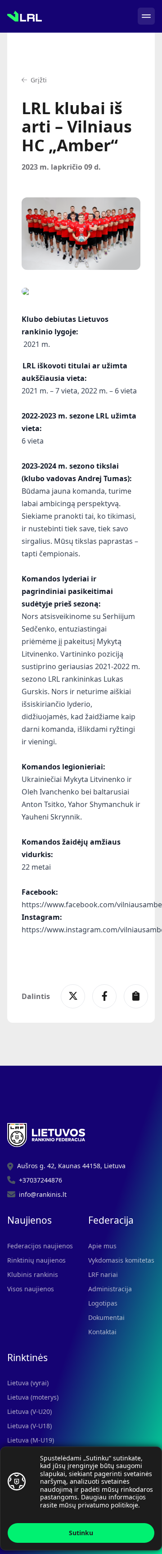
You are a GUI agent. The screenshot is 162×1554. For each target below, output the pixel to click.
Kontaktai (102, 1332)
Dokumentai (106, 1317)
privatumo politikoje (108, 1505)
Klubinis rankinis (32, 1274)
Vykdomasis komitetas (121, 1260)
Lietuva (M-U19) (30, 1440)
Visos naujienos (30, 1289)
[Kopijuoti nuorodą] (136, 996)
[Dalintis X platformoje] (73, 996)
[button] (34, 80)
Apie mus (102, 1246)
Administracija (110, 1289)
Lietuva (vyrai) (28, 1383)
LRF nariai (103, 1274)
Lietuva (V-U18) (29, 1426)
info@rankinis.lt (43, 1194)
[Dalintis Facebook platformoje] (104, 996)
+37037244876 (40, 1180)
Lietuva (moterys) (32, 1397)
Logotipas (102, 1303)
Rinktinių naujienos (36, 1260)
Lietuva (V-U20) (29, 1411)
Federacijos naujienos (40, 1246)
